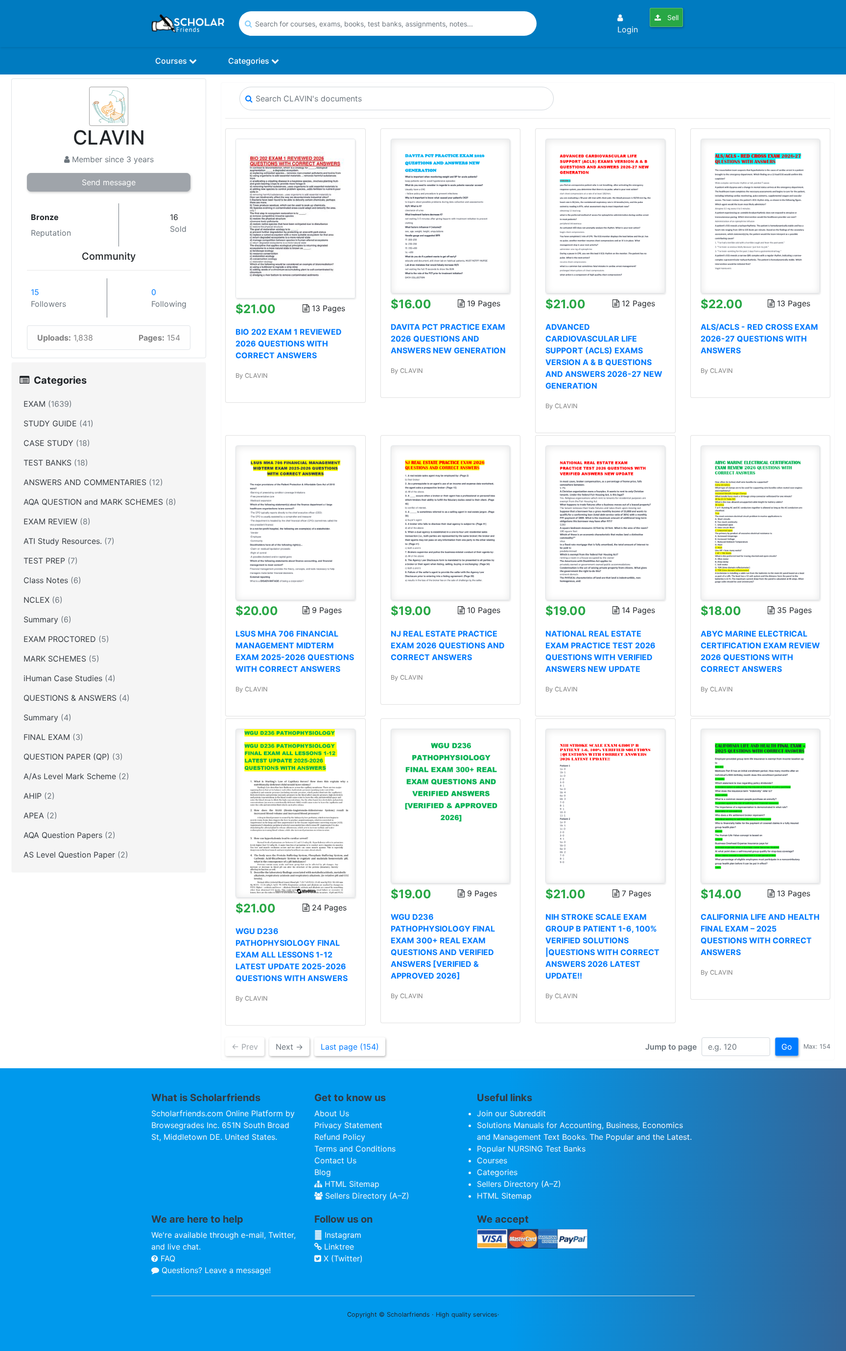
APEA (40, 815)
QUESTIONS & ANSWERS (77, 698)
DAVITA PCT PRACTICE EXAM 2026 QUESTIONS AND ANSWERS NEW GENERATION (448, 338)
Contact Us (335, 1160)
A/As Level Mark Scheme (76, 776)
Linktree (338, 1247)
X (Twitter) (342, 1258)
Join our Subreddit (511, 1113)
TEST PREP (51, 560)
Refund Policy (339, 1137)
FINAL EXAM (53, 737)
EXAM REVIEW (57, 521)
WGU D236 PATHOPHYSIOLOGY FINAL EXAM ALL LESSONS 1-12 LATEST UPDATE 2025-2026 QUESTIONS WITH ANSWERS (291, 954)
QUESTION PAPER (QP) (73, 756)
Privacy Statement (348, 1125)
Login (627, 29)
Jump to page (671, 1047)
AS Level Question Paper (76, 855)
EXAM (48, 404)
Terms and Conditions (355, 1149)
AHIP (39, 796)
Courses (172, 61)
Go (786, 1047)
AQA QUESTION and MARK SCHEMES (100, 502)
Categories (249, 61)
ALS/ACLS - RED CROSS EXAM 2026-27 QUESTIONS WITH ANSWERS (759, 338)
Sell (672, 17)
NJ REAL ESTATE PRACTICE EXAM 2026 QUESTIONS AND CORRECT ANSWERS (448, 645)
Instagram (341, 1235)
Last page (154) (350, 1047)
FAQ (166, 1258)
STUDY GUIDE (59, 423)
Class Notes (52, 580)
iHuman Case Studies (70, 678)
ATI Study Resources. (69, 541)
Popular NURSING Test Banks (531, 1149)
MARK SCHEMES (61, 658)
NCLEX (43, 600)
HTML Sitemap (350, 1184)
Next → (289, 1047)
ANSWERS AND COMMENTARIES (93, 482)
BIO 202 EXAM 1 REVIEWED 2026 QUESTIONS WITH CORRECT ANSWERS (288, 343)
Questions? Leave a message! (215, 1270)
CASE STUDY (57, 443)
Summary (47, 619)
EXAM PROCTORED (66, 639)
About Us (331, 1113)
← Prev (245, 1047)
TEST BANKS (56, 462)
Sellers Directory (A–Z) (366, 1196)
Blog (322, 1172)
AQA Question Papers (70, 835)
